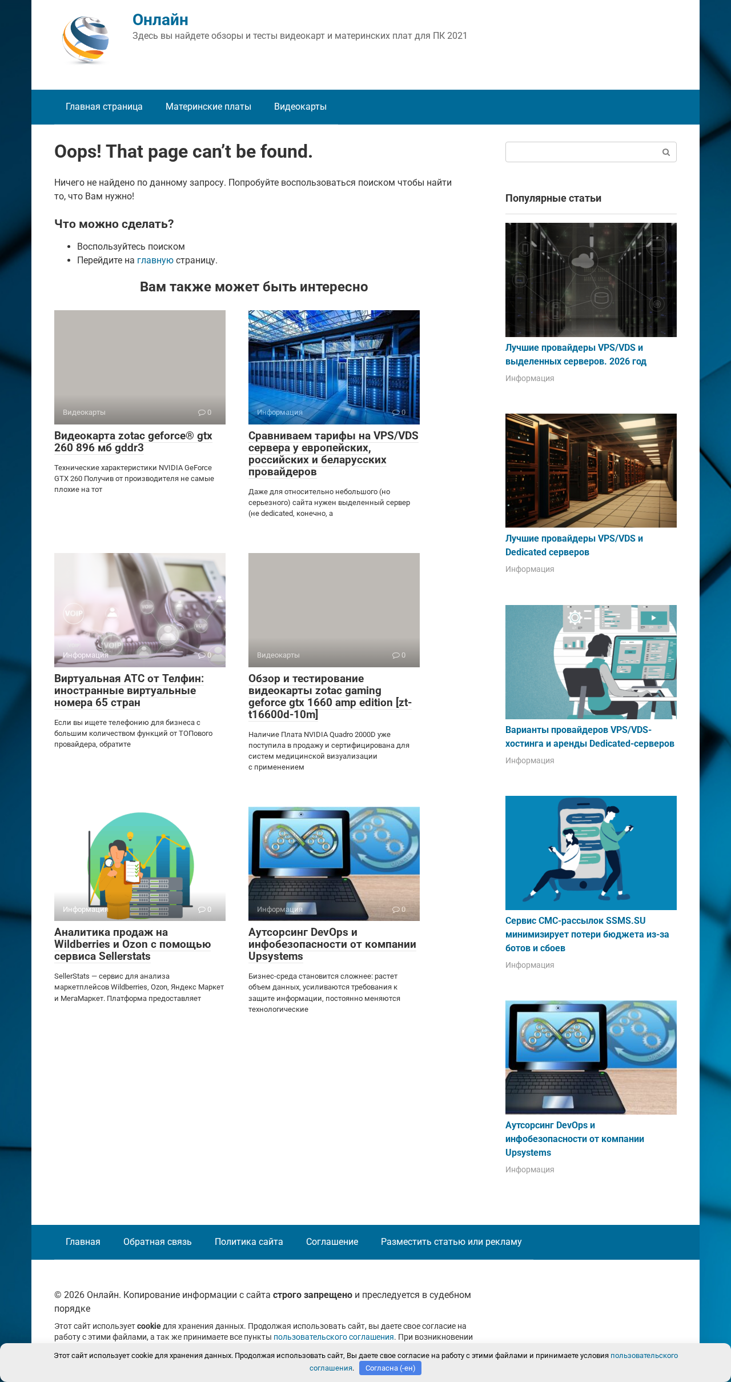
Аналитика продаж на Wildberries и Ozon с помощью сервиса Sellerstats (132, 944)
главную (155, 260)
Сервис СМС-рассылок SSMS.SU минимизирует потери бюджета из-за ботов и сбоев (587, 934)
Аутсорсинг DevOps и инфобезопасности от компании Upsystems (332, 944)
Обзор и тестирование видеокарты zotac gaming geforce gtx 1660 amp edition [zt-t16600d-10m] (330, 696)
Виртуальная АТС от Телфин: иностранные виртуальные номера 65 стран (129, 690)
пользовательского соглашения (334, 1337)
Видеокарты (300, 106)
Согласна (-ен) (391, 1368)
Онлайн (160, 19)
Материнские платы (208, 106)
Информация (530, 378)
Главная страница (104, 106)
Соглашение (332, 1241)
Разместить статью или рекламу (451, 1241)
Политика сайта (249, 1241)
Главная (83, 1241)
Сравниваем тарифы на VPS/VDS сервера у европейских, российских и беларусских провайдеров (333, 453)
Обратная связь (157, 1241)
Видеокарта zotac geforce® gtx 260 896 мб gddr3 (133, 441)
